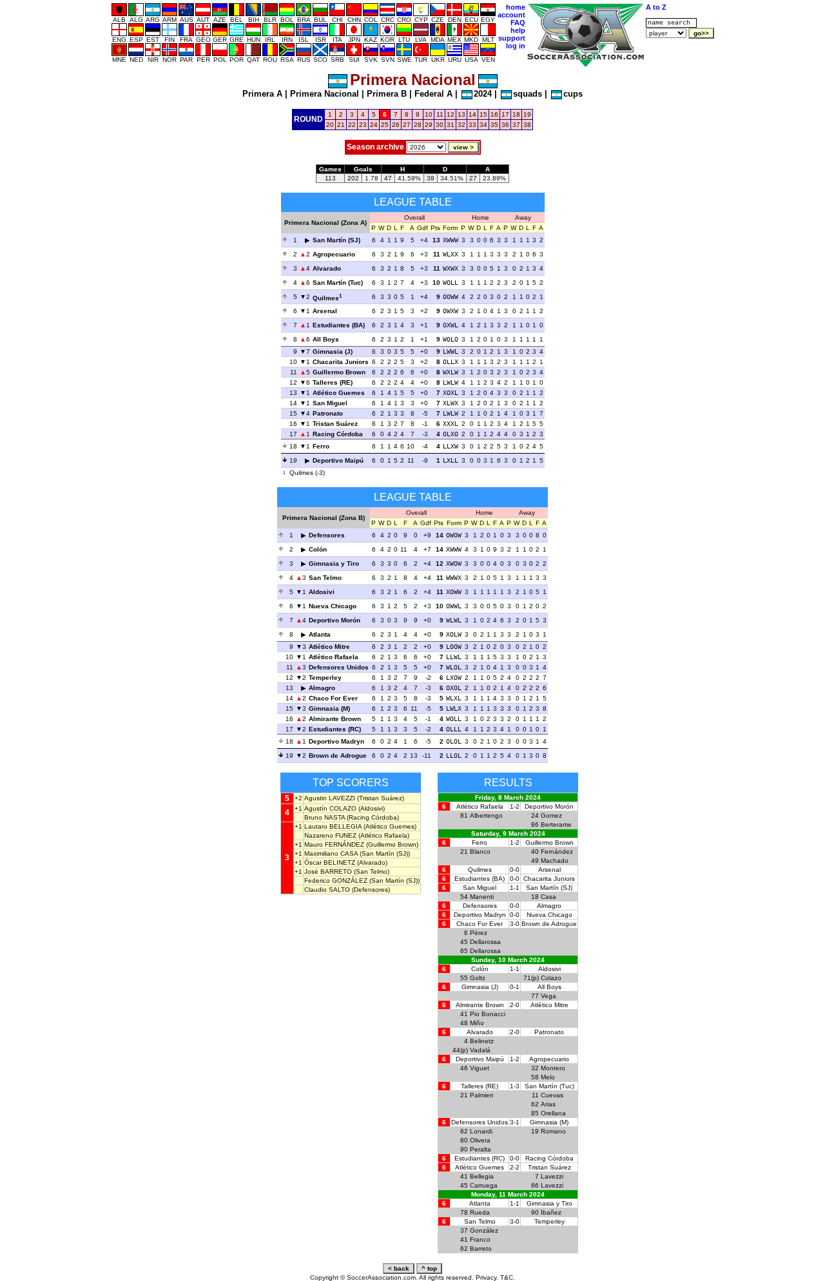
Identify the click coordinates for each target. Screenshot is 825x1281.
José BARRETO (328, 871)
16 (494, 114)
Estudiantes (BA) (339, 325)
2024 (483, 94)
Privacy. (487, 1277)
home (515, 7)
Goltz (477, 977)
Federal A (433, 94)
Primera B (387, 94)
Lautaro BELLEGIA (333, 826)
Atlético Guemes (339, 392)
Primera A (262, 94)
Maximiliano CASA (331, 853)
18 (516, 114)
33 (472, 124)
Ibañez (551, 1212)
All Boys (326, 339)
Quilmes (326, 298)
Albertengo (486, 815)
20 (330, 124)
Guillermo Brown (339, 372)
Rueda (480, 1212)
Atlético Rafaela (333, 656)
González (484, 1230)
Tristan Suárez (335, 423)
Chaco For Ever (333, 698)
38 (527, 124)
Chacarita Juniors (341, 361)
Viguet (479, 1068)
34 (483, 124)
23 (363, 124)
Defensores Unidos (339, 667)
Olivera (480, 1140)
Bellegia (482, 1176)
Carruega (484, 1185)
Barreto (481, 1248)
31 (450, 124)
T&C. (507, 1277)
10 (428, 114)
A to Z (656, 7)
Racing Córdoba (338, 434)
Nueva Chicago (332, 606)
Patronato (328, 413)
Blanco (480, 851)
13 (461, 114)
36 (505, 124)
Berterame (556, 824)
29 (428, 124)
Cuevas (552, 1095)
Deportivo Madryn (336, 741)
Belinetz (482, 1041)
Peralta (480, 1149)
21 (341, 124)
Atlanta (320, 634)
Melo (548, 1077)
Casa (548, 896)
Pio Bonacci (487, 1013)
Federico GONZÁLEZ (335, 880)
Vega (548, 995)
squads (527, 94)
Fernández (557, 851)
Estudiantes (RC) (335, 729)
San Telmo (325, 577)
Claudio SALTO (327, 889)
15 (483, 114)
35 (494, 124)
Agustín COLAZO (330, 808)
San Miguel (330, 403)
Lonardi (481, 1131)
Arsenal (325, 310)
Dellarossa (485, 941)
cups (573, 94)
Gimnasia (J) (333, 351)
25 (385, 124)
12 (450, 114)
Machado (554, 860)
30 (439, 124)
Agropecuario (334, 254)
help (517, 30)
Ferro (321, 446)
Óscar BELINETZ (329, 862)
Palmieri (481, 1095)
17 (505, 114)
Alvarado (327, 268)
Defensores (327, 535)
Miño (477, 1022)
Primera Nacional (324, 94)
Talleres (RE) (333, 382)
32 (461, 124)
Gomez (551, 815)
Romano (553, 1131)
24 (374, 124)
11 (439, 114)
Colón (318, 549)
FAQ (517, 22)
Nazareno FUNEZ (330, 835)
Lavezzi (552, 1176)
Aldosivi (322, 591)
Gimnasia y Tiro (334, 563)
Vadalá (480, 1050)
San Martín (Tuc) (338, 282)
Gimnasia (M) (329, 708)
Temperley (325, 677)
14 (472, 114)
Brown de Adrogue (338, 755)
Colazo (551, 977)
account (511, 15)
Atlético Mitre (329, 646)
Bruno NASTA (324, 817)
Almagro (322, 687)
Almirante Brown (335, 718)
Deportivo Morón (334, 620)
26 (396, 124)
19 (527, 114)
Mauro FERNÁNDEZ (334, 844)
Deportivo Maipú (338, 460)
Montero (553, 1068)
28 (418, 124)
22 (352, 124)
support (511, 38)
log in (515, 46)
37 (516, 124)
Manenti (482, 896)
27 (407, 124)
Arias (548, 1104)
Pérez (478, 932)
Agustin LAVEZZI (329, 798)
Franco (480, 1239)
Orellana (553, 1113)
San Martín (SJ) (336, 240)
